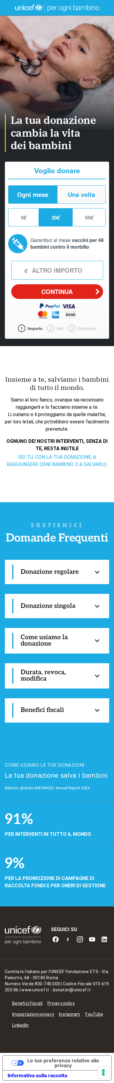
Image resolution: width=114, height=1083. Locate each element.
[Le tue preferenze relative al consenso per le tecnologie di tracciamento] (103, 1072)
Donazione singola (48, 606)
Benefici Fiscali (27, 1003)
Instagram (69, 1014)
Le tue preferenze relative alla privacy (63, 1062)
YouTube (94, 1014)
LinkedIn (20, 1025)
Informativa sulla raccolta (37, 1075)
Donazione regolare (50, 572)
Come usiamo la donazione (44, 640)
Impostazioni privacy (33, 1014)
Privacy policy (61, 1003)
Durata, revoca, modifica (43, 675)
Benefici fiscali (42, 710)
